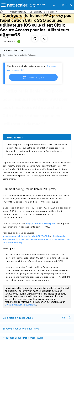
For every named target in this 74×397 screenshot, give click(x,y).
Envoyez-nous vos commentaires (21, 328)
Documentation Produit (37, 5)
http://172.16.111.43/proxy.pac (40, 223)
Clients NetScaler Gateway (43, 12)
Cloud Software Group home (20, 304)
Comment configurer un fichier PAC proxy (19, 55)
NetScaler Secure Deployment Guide (23, 338)
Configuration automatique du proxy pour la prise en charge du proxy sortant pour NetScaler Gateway (36, 239)
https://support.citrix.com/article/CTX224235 (26, 236)
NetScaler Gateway (16, 12)
